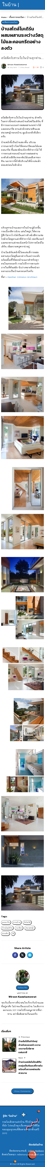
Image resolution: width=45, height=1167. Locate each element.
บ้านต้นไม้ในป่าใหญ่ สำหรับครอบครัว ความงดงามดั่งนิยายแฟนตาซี (29, 1047)
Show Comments (22, 1091)
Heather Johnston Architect (22, 277)
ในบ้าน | (10, 4)
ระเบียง (19, 928)
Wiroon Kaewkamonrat (17, 64)
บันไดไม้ (27, 922)
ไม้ (13, 933)
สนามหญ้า (30, 928)
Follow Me (22, 987)
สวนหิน (5, 933)
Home (4, 17)
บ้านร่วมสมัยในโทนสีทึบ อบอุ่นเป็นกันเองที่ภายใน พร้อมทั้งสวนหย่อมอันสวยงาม (30, 1067)
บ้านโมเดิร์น (7, 928)
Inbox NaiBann (36, 1150)
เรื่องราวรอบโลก (16, 17)
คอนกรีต (6, 922)
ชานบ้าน (16, 922)
